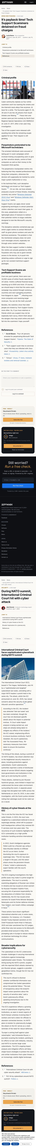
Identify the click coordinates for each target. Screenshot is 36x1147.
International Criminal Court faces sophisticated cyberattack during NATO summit (16, 618)
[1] (17, 114)
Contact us (4, 557)
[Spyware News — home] (7, 2)
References (5, 56)
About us (4, 541)
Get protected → (18, 446)
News (8, 8)
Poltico (13, 1079)
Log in (32, 2)
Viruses (3, 525)
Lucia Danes (10, 35)
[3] (20, 294)
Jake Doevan (10, 607)
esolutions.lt (12, 514)
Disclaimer (4, 551)
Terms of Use (5, 545)
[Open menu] (25, 2)
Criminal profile (6, 47)
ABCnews (24, 1072)
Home (3, 8)
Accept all (6, 1144)
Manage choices (26, 1144)
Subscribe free (18, 419)
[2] (8, 188)
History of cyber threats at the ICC (12, 622)
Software (4, 528)
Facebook (4, 517)
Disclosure (4, 554)
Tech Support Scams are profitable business (15, 53)
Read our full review (18, 449)
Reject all (15, 1144)
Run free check (18, 486)
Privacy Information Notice (9, 548)
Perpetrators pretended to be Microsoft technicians (17, 50)
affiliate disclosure (27, 569)
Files (2, 531)
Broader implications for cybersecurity (13, 625)
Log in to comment (18, 394)
